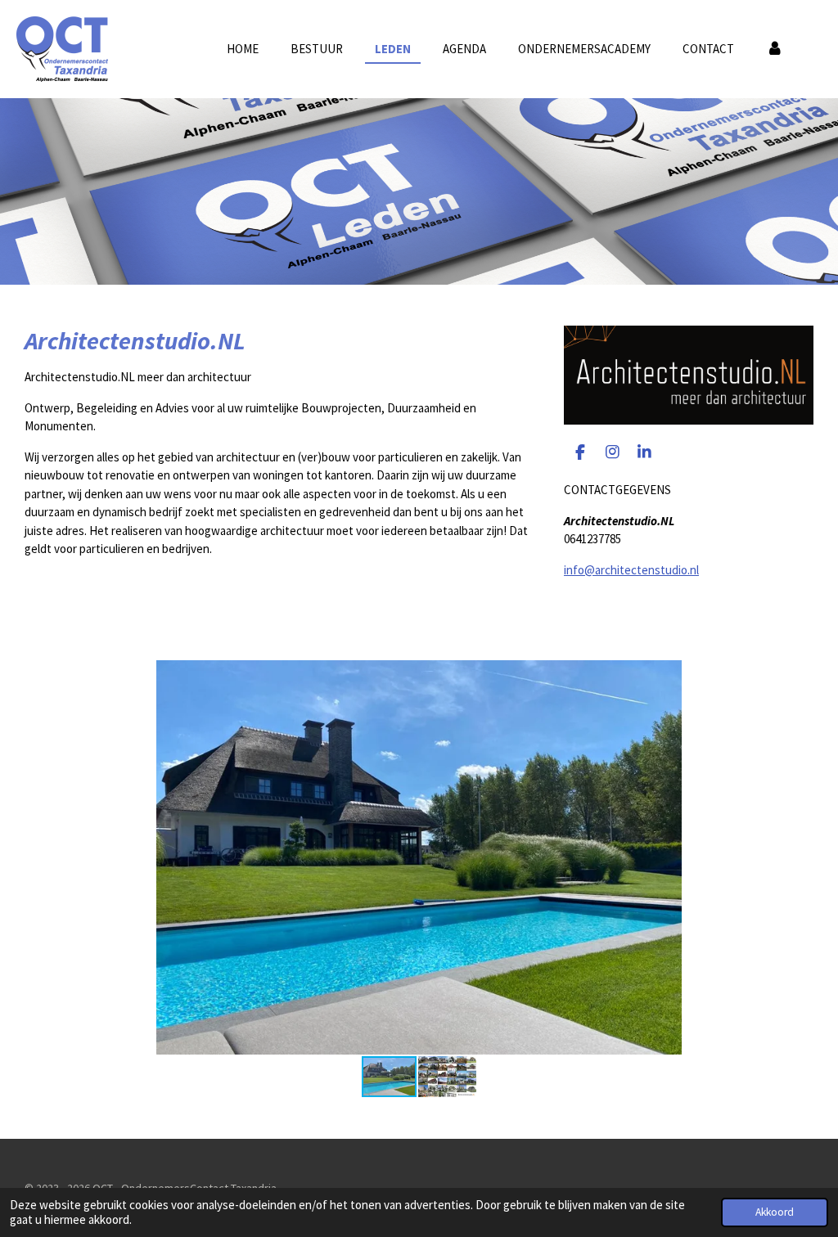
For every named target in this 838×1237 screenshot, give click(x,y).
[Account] (774, 49)
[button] (799, 675)
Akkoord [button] (774, 1212)
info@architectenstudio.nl (631, 570)
